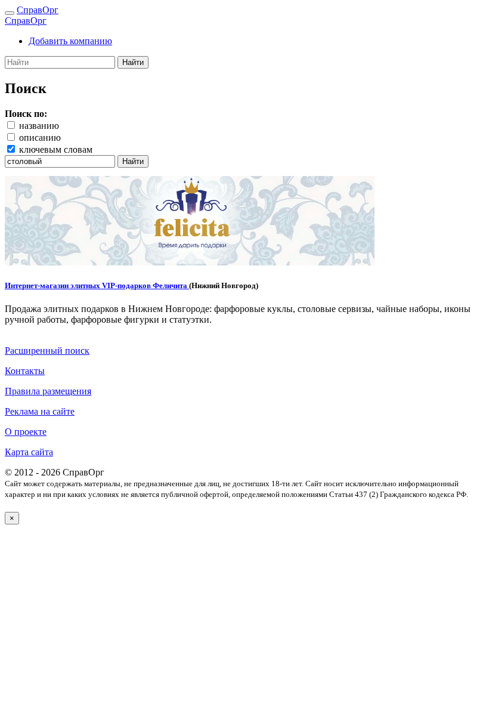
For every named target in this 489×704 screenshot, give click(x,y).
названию (39, 126)
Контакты (25, 371)
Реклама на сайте (40, 411)
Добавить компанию (70, 41)
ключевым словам (55, 149)
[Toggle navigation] (9, 13)
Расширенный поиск (47, 350)
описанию (40, 137)
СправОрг (37, 10)
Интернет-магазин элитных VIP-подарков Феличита (97, 285)
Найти (133, 62)
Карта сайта (29, 452)
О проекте (26, 432)
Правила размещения (48, 391)
